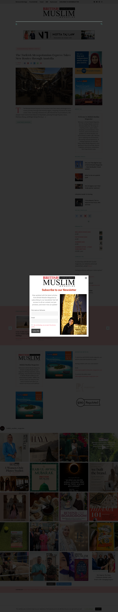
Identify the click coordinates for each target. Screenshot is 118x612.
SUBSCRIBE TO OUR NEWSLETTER (69, 2)
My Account (53, 2)
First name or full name (38, 310)
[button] (86, 278)
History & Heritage (21, 2)
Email (33, 318)
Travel (41, 2)
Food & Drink (33, 2)
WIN (47, 2)
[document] (59, 306)
